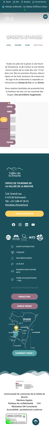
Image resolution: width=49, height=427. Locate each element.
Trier (9, 111)
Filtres (10, 142)
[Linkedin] (26, 224)
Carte (9, 106)
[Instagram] (20, 224)
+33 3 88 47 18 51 (19, 201)
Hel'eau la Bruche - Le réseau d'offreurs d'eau (26, 6)
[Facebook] (13, 224)
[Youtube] (33, 224)
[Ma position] (4, 119)
